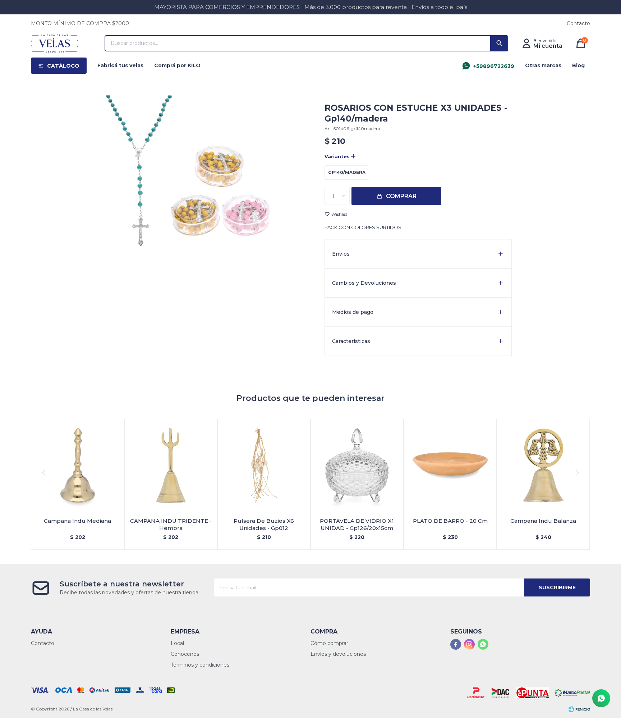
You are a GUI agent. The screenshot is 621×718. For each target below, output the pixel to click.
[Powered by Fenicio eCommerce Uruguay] (579, 709)
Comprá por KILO (177, 65)
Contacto (578, 23)
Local (177, 643)
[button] (499, 43)
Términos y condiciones (200, 665)
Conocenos (185, 654)
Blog (578, 65)
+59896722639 (493, 66)
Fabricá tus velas (120, 65)
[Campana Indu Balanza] (543, 465)
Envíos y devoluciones (338, 654)
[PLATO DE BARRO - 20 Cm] (450, 465)
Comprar (401, 196)
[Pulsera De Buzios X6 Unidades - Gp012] (263, 465)
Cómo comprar (329, 643)
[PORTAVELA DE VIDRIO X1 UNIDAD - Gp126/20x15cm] (357, 465)
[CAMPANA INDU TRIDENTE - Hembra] (170, 465)
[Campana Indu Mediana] (77, 465)
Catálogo (63, 66)
